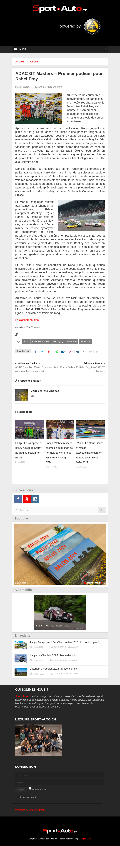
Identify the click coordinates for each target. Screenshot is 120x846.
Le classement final (27, 320)
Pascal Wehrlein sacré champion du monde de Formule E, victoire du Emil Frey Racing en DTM (59, 453)
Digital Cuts (86, 839)
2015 (26, 341)
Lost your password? (27, 797)
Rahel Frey (72, 341)
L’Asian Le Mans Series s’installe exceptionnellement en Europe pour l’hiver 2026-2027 (89, 453)
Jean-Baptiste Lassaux (49, 87)
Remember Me (39, 789)
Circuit (34, 61)
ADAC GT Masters (40, 341)
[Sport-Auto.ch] (60, 9)
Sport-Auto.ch (23, 696)
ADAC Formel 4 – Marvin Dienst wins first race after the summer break (36, 367)
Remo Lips (85, 341)
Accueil (19, 61)
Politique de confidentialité (30, 810)
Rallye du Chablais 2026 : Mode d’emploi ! (54, 655)
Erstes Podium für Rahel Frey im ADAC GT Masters (82, 367)
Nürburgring (58, 341)
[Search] (102, 510)
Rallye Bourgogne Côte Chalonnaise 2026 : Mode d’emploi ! (64, 642)
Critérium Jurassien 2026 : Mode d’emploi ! (55, 668)
